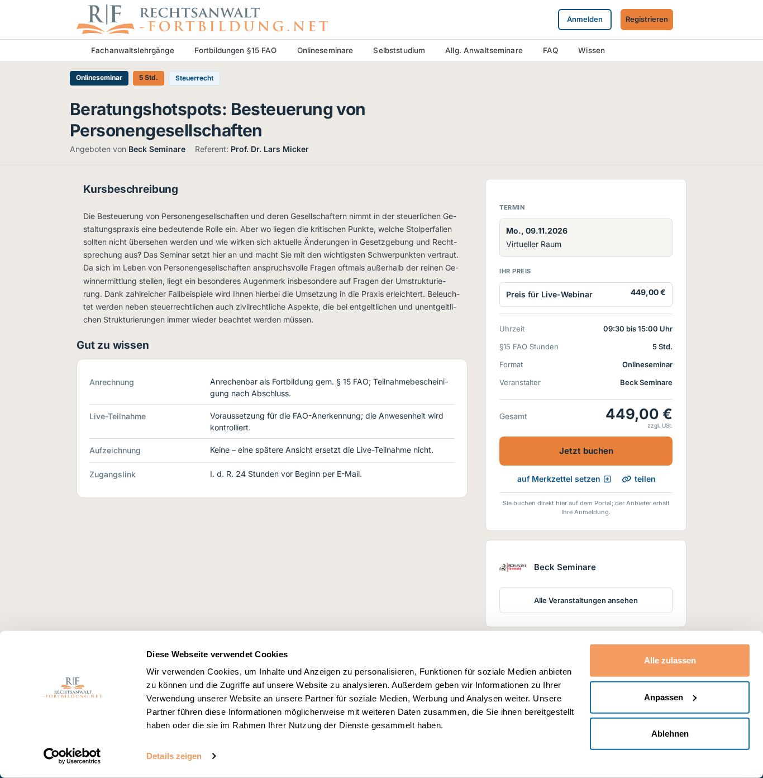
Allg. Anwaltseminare (484, 50)
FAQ (550, 50)
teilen (645, 478)
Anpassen (663, 696)
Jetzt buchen (586, 450)
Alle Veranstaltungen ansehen (586, 600)
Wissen (591, 50)
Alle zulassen (670, 660)
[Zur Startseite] (202, 18)
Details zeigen (174, 756)
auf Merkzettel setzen (558, 478)
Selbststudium (399, 50)
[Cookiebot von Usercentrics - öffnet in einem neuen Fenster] (72, 756)
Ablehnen (670, 733)
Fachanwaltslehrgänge (132, 50)
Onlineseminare (325, 50)
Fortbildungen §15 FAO (235, 50)
